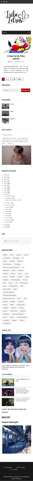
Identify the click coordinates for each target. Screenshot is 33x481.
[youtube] (4, 2)
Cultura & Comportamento (11, 267)
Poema (21, 308)
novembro (8, 198)
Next (20, 79)
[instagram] (1, 2)
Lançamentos (13, 286)
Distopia (20, 270)
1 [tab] (12, 460)
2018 (5, 192)
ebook (20, 273)
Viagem (14, 320)
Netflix (12, 305)
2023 (5, 181)
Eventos (20, 277)
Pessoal (13, 308)
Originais (5, 308)
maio (7, 213)
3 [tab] (18, 460)
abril (6, 216)
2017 (5, 194)
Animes (18, 255)
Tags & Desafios (22, 317)
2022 (5, 184)
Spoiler (12, 317)
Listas (15, 289)
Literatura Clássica (8, 292)
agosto (7, 207)
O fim (12, 104)
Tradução (6, 320)
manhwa (20, 301)
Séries (5, 317)
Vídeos (22, 320)
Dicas (13, 270)
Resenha (23, 311)
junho (7, 211)
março (7, 218)
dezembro (8, 196)
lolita (25, 298)
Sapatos (12, 119)
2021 (5, 186)
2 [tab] (15, 460)
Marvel (5, 305)
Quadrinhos (13, 311)
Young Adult (6, 323)
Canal (5, 261)
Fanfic (27, 277)
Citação (12, 261)
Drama (13, 273)
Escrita (5, 277)
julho (7, 209)
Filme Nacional (15, 280)
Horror (11, 283)
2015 (5, 227)
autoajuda (16, 258)
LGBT (22, 286)
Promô (5, 311)
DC (23, 267)
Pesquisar (26, 90)
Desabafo (6, 270)
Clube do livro (7, 264)
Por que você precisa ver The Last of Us (22, 400)
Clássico (20, 261)
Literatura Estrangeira (9, 295)
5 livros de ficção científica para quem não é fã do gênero (22, 391)
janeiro (7, 222)
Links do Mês (7, 289)
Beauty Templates (16, 478)
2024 (5, 179)
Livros (19, 298)
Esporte (12, 277)
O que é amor (7, 135)
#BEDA (5, 255)
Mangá (5, 301)
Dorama (5, 273)
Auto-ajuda (6, 258)
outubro (8, 203)
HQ (16, 283)
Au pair (26, 255)
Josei (4, 286)
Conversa (17, 264)
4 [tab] (21, 460)
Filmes (25, 280)
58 (14, 79)
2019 (5, 190)
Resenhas (6, 314)
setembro (8, 205)
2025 (5, 177)
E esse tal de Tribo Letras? (16, 57)
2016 (5, 225)
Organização (21, 305)
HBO (4, 283)
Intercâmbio (24, 283)
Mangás (12, 301)
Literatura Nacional (8, 298)
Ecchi (26, 273)
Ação (11, 255)
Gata (11, 111)
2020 (5, 188)
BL (22, 258)
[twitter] (6, 2)
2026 (5, 175)
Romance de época (18, 314)
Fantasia (5, 280)
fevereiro (8, 220)
